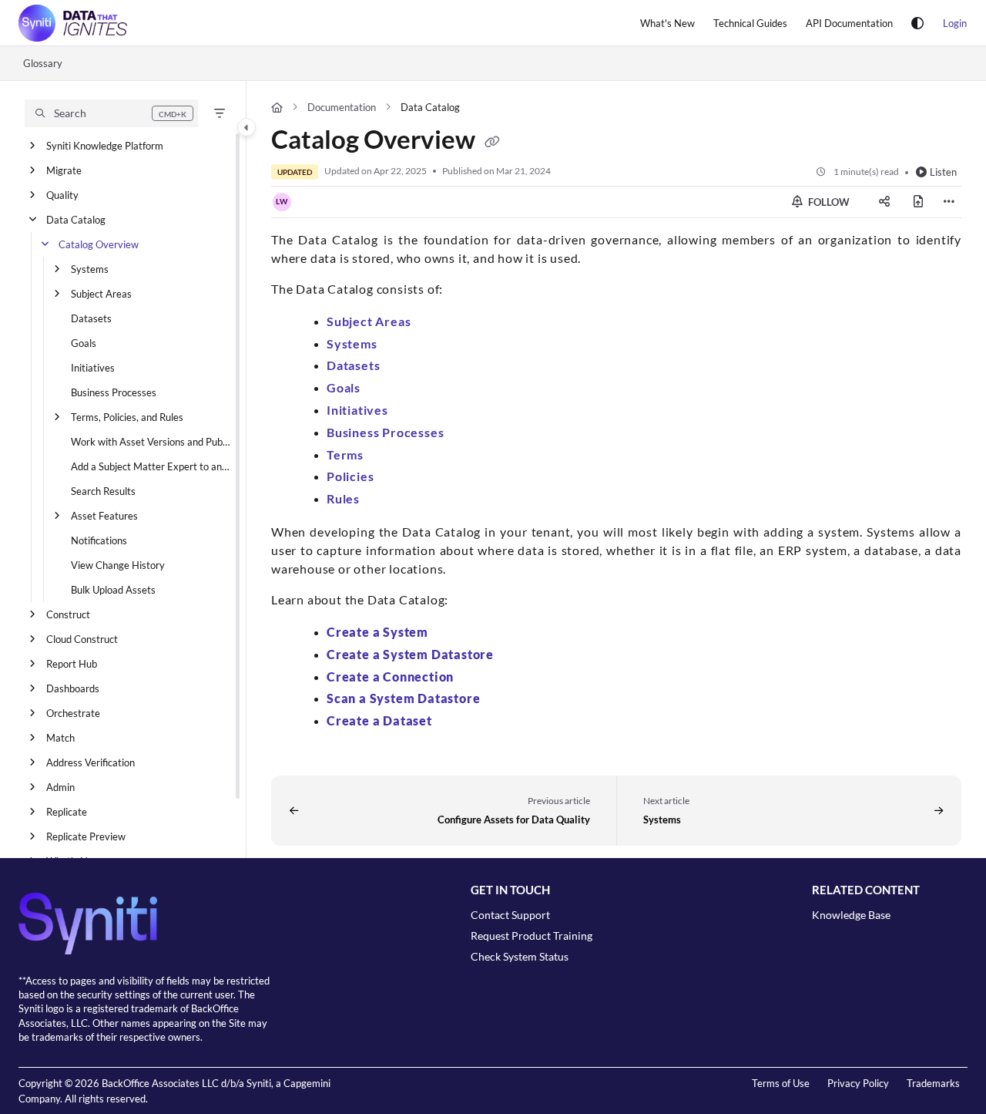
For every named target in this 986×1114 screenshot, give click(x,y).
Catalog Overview (99, 244)
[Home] (72, 23)
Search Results (103, 491)
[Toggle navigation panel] (246, 127)
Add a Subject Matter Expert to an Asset (150, 466)
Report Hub (71, 664)
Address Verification (90, 762)
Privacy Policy (858, 1083)
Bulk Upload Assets (113, 590)
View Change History (118, 565)
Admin (60, 787)
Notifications (99, 540)
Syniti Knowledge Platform (104, 146)
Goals (83, 343)
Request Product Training (531, 935)
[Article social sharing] (884, 202)
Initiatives (93, 368)
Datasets (91, 318)
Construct (68, 614)
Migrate (64, 170)
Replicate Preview (86, 836)
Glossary (42, 63)
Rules (343, 498)
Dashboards (72, 688)
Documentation (341, 107)
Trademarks (933, 1083)
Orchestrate (73, 713)
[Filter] (219, 113)
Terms (345, 454)
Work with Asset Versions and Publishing (150, 442)
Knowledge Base (851, 914)
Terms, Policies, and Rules (127, 417)
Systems (90, 269)
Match (60, 738)
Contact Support (510, 914)
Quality (62, 195)
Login (955, 23)
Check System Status (519, 956)
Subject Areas (101, 294)
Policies (350, 476)
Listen (943, 172)
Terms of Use (781, 1083)
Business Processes (113, 392)
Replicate (66, 812)
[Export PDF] (918, 202)
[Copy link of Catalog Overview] (492, 142)
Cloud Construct (82, 639)
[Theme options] (917, 23)
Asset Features (104, 516)
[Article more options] (949, 202)
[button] (111, 113)
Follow (828, 202)
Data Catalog (76, 220)
